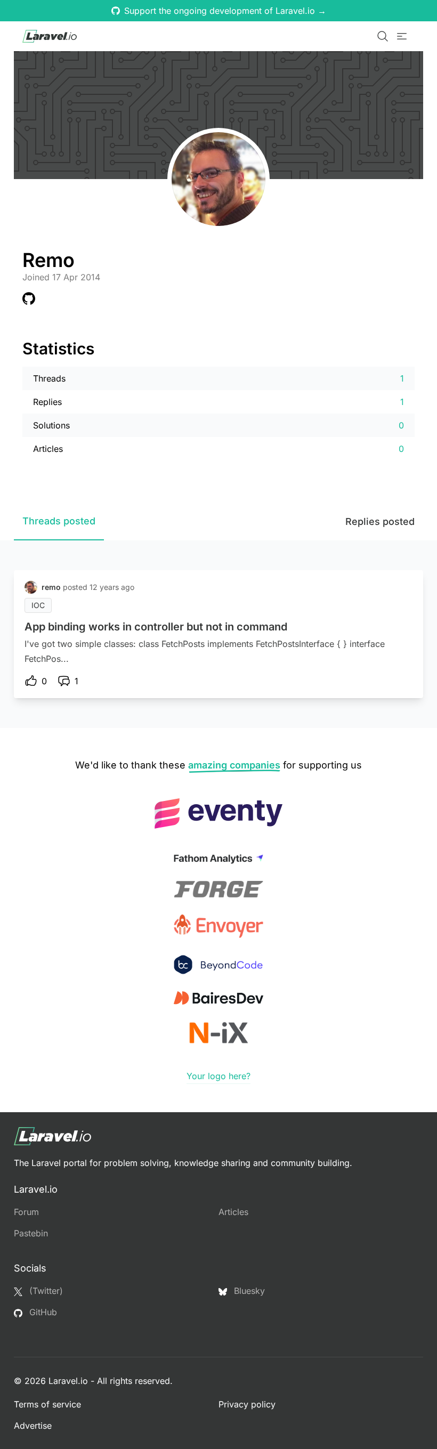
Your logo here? (218, 1076)
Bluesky (248, 1290)
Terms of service (47, 1404)
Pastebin (31, 1233)
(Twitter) (45, 1290)
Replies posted (380, 521)
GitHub (42, 1312)
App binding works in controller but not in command (156, 626)
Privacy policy (247, 1404)
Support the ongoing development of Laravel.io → (225, 10)
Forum (26, 1212)
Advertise (33, 1425)
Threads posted (58, 521)
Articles (233, 1212)
